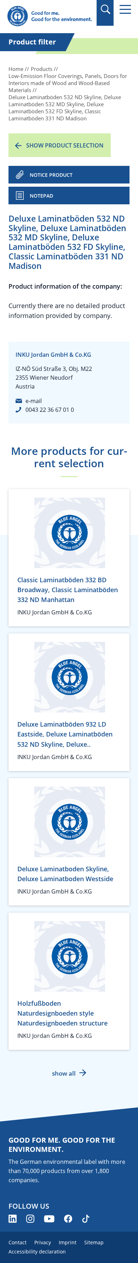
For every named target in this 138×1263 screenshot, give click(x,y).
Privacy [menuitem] (42, 1242)
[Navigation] (125, 9)
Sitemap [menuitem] (94, 1242)
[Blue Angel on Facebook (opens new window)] (68, 1219)
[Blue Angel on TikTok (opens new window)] (86, 1219)
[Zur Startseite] (49, 16)
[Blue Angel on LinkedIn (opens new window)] (12, 1219)
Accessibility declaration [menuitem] (37, 1251)
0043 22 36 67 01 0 (49, 410)
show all (64, 1073)
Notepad (41, 195)
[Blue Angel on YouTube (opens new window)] (49, 1219)
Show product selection (65, 145)
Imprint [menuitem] (67, 1242)
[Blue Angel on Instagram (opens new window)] (30, 1219)
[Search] (105, 9)
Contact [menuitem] (17, 1242)
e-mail (33, 401)
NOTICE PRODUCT (51, 175)
